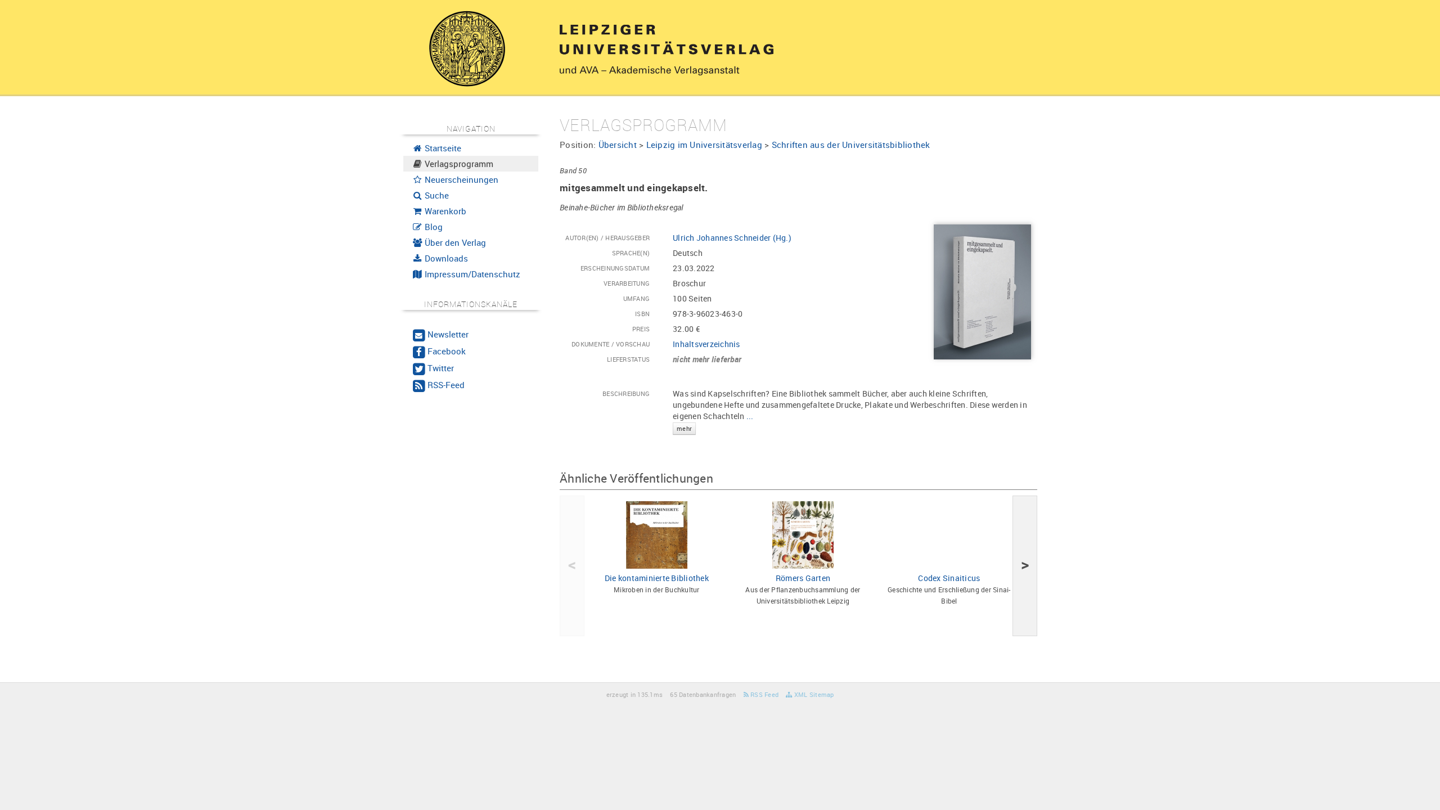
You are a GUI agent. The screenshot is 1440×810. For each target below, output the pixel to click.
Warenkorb (444, 211)
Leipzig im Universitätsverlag (704, 144)
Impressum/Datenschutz (471, 274)
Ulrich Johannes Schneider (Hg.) (732, 237)
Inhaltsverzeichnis (706, 344)
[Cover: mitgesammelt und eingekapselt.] (982, 291)
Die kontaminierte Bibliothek (657, 578)
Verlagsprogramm (457, 163)
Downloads (445, 258)
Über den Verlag (454, 242)
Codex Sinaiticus (949, 578)
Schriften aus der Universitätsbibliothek (851, 144)
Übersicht (617, 144)
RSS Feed (763, 694)
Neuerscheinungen (460, 179)
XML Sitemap (813, 694)
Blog (432, 226)
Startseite (441, 148)
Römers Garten (803, 578)
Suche (435, 195)
